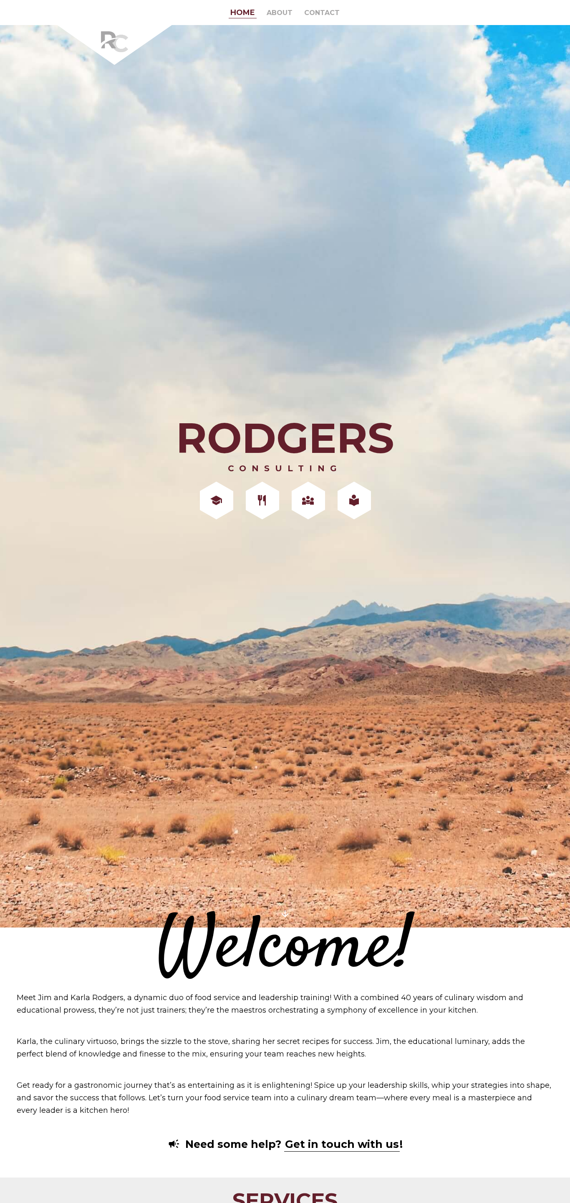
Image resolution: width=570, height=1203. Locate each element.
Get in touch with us (342, 1144)
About (280, 13)
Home (242, 12)
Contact (322, 13)
